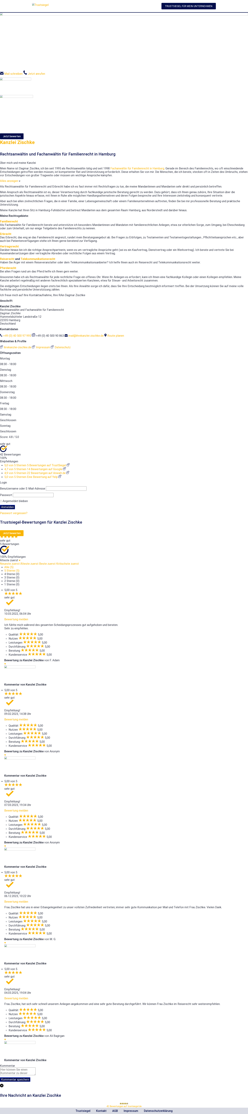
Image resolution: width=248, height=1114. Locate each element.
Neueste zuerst (10, 563)
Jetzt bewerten (12, 136)
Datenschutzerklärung (158, 1111)
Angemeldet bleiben (15, 501)
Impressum (131, 1111)
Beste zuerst (47, 563)
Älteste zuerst (29, 563)
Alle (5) (8, 567)
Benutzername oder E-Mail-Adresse (22, 488)
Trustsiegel (82, 1111)
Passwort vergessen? (13, 513)
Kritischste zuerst (67, 563)
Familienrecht (9, 221)
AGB (115, 1111)
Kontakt (101, 1111)
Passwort (6, 495)
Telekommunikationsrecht (38, 259)
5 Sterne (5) (11, 570)
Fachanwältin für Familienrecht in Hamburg (137, 168)
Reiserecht (7, 259)
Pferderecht (8, 268)
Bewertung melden (16, 619)
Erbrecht (5, 234)
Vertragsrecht (9, 246)
